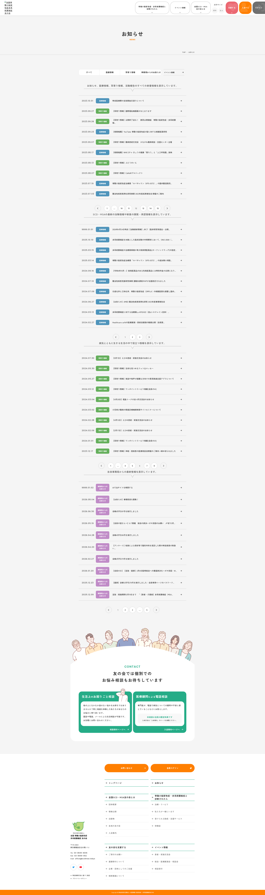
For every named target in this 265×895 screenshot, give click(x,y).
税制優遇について (116, 875)
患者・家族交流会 (162, 854)
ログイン (258, 7)
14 (151, 208)
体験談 (158, 825)
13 (143, 208)
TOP (184, 52)
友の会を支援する (117, 847)
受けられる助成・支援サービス (168, 818)
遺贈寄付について (116, 861)
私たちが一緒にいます (164, 811)
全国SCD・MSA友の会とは (200, 7)
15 (158, 208)
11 (129, 208)
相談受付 (159, 868)
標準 (215, 10)
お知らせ (159, 782)
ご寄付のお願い (115, 854)
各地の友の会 (114, 825)
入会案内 (113, 833)
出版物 (112, 818)
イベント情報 (180, 7)
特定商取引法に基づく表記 (81, 875)
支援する (231, 7)
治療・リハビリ (161, 804)
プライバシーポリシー (80, 878)
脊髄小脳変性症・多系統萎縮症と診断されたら (152, 7)
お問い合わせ (126, 768)
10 (122, 208)
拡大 (221, 10)
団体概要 (113, 804)
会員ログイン (172, 768)
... (114, 208)
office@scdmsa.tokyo (85, 859)
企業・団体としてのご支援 (120, 868)
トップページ (115, 782)
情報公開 (113, 811)
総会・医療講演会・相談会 (166, 861)
